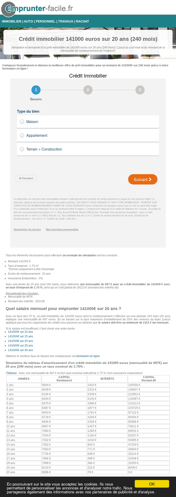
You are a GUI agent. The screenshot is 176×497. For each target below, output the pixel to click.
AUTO (28, 21)
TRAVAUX (65, 21)
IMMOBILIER (11, 21)
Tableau (12, 373)
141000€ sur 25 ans (20, 345)
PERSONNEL (45, 21)
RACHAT (82, 21)
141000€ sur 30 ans (20, 350)
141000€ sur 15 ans (20, 336)
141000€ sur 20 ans (20, 341)
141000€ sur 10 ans (20, 331)
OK (152, 484)
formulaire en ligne (88, 356)
